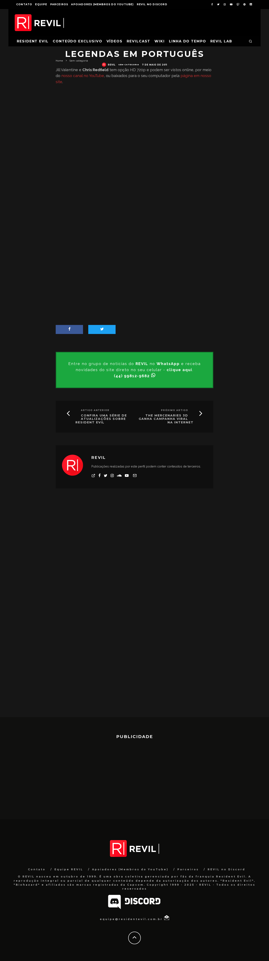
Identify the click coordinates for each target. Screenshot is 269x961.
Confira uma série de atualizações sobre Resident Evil (101, 419)
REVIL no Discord (152, 4)
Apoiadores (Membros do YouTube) (102, 4)
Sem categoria (128, 64)
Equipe (41, 4)
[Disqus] (134, 553)
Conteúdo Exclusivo (77, 41)
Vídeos (115, 41)
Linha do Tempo (187, 41)
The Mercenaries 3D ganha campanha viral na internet (166, 419)
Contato (24, 4)
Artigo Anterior (95, 410)
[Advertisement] (134, 214)
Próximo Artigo (174, 410)
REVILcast (138, 41)
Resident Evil (33, 41)
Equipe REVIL (68, 869)
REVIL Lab (221, 41)
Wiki (159, 41)
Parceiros (59, 4)
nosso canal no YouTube (82, 75)
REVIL (111, 64)
